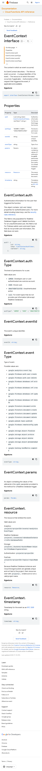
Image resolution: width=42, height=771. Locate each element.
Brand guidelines (7, 723)
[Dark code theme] (33, 92)
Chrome (4, 743)
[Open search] (28, 2)
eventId (7, 137)
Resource (17, 172)
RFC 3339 (36, 184)
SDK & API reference (8, 669)
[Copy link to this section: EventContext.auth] (34, 195)
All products (5, 753)
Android (4, 740)
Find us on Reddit (7, 691)
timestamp (8, 180)
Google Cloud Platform (9, 750)
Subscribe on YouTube (9, 698)
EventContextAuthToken (21, 119)
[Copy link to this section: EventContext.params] (6, 476)
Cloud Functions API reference (19, 12)
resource (8, 172)
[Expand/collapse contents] (16, 47)
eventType (8, 144)
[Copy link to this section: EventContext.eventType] (13, 357)
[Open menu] (3, 2)
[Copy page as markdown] (28, 41)
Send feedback (12, 30)
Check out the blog (8, 688)
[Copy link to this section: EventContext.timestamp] (22, 602)
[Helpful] (16, 26)
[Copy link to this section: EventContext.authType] (13, 265)
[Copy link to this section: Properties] (22, 106)
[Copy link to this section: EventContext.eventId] (6, 325)
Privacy (9, 761)
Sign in (37, 2)
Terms (4, 761)
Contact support (7, 710)
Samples (4, 673)
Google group (6, 717)
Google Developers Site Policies (23, 649)
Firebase (6, 19)
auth (6, 117)
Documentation (9, 8)
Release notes (6, 720)
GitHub (4, 679)
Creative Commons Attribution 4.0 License (27, 645)
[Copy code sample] (36, 92)
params (7, 148)
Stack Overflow (7, 713)
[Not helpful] (19, 26)
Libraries (4, 676)
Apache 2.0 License (34, 647)
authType (8, 129)
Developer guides (7, 666)
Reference (31, 22)
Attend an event (7, 701)
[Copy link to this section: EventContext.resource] (19, 512)
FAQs (3, 727)
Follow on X (5, 695)
